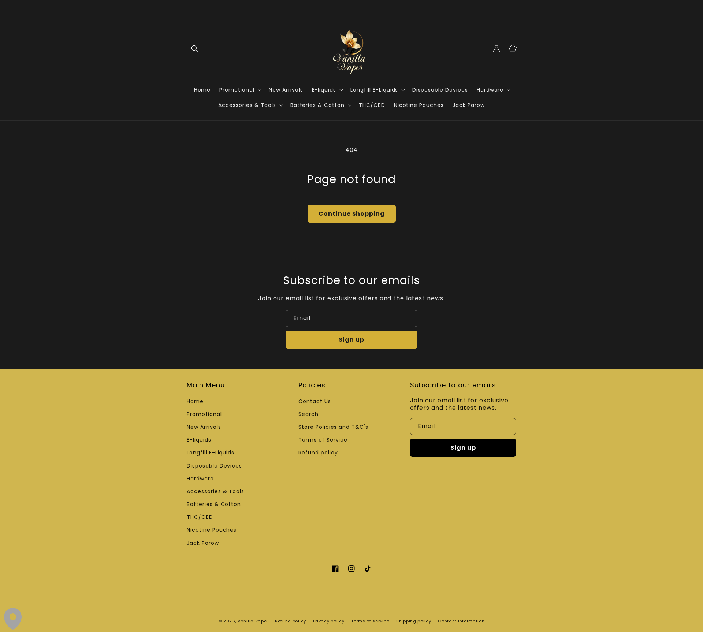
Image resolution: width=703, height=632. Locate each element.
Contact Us (314, 401)
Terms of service (370, 621)
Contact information (461, 621)
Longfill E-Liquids (210, 452)
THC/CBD (200, 517)
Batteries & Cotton (214, 504)
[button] (195, 49)
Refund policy (318, 452)
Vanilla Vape (252, 621)
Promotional (204, 414)
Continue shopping (352, 213)
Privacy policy (329, 621)
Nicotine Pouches (212, 530)
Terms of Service (322, 439)
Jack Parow (203, 543)
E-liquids (199, 439)
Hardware (200, 478)
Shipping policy (413, 621)
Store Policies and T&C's (333, 427)
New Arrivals (204, 427)
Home (195, 401)
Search (308, 414)
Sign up (351, 339)
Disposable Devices (214, 465)
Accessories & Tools (215, 491)
